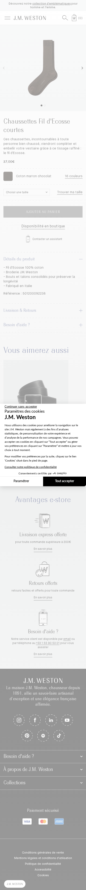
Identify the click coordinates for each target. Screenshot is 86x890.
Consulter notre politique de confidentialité (31, 467)
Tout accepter (64, 481)
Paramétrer (21, 481)
